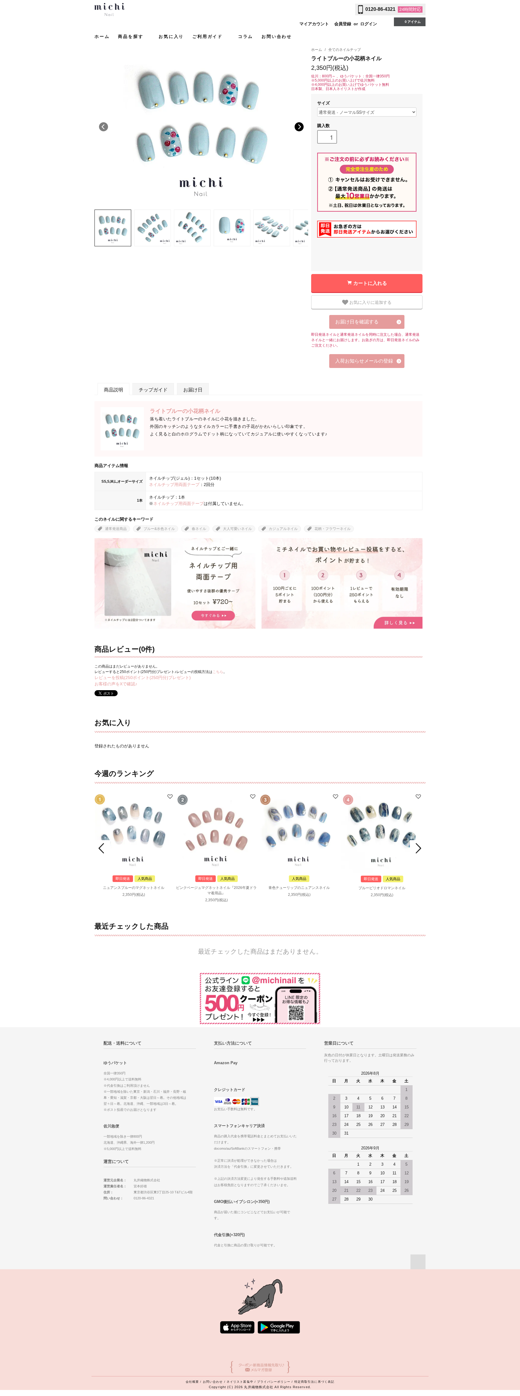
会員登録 (342, 23)
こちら (217, 672)
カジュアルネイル (283, 529)
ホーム (102, 36)
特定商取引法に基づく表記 (314, 1381)
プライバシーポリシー (273, 1381)
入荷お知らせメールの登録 (364, 360)
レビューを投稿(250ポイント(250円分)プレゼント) (142, 677)
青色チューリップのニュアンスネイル (299, 888)
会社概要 (192, 1381)
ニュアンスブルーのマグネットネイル (133, 888)
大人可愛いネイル (237, 529)
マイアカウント (314, 23)
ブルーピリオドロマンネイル (381, 888)
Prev (102, 848)
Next (299, 126)
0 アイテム (413, 21)
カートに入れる (370, 282)
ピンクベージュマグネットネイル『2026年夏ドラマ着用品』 (216, 890)
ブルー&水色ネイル (159, 529)
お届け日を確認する (357, 321)
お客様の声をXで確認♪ (115, 683)
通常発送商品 (116, 529)
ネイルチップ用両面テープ (174, 484)
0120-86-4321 (380, 9)
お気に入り (171, 36)
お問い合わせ (277, 36)
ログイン (368, 23)
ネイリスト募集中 (240, 1381)
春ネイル (199, 529)
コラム (245, 36)
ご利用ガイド (208, 36)
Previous (103, 126)
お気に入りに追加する (370, 302)
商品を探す (131, 36)
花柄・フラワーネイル (332, 529)
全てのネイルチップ (344, 50)
